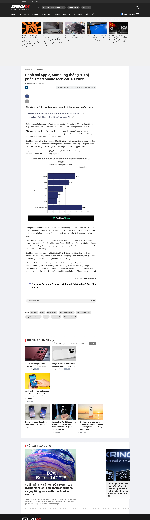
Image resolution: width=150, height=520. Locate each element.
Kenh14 (30, 1)
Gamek (24, 1)
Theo (61, 300)
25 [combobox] (65, 343)
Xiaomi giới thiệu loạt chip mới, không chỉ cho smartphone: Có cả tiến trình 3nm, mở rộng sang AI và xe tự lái (117, 489)
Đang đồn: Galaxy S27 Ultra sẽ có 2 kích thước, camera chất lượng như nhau (63, 366)
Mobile (14, 14)
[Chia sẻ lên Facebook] (27, 96)
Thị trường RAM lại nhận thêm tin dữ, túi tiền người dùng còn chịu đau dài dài (74, 38)
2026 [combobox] (83, 343)
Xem (92, 343)
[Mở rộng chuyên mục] (137, 14)
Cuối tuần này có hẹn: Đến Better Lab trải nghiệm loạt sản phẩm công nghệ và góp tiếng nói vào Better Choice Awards (49, 489)
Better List (74, 7)
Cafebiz (37, 1)
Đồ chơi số (89, 14)
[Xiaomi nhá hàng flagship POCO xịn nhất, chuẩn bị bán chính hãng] (37, 354)
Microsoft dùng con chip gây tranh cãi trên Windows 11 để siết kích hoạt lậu (97, 38)
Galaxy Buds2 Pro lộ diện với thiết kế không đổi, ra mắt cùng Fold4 (50, 117)
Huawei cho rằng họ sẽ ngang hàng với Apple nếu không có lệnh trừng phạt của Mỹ (55, 113)
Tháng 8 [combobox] (73, 343)
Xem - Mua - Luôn (59, 14)
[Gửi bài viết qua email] (26, 88)
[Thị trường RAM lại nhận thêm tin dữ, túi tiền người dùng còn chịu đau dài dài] (75, 28)
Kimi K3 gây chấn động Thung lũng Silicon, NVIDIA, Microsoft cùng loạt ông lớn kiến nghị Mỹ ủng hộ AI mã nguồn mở (118, 40)
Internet (35, 14)
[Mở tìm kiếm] (137, 7)
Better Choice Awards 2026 (54, 7)
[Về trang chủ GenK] (21, 7)
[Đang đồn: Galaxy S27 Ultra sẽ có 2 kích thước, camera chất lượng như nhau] (64, 354)
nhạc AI (86, 7)
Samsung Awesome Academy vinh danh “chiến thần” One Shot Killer (64, 286)
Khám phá (46, 14)
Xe (70, 14)
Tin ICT (26, 14)
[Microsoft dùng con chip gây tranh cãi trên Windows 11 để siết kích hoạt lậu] (97, 28)
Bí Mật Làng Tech (129, 14)
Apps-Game (78, 14)
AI (20, 14)
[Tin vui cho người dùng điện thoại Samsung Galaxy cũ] (37, 412)
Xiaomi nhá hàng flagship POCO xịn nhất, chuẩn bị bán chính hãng (36, 366)
